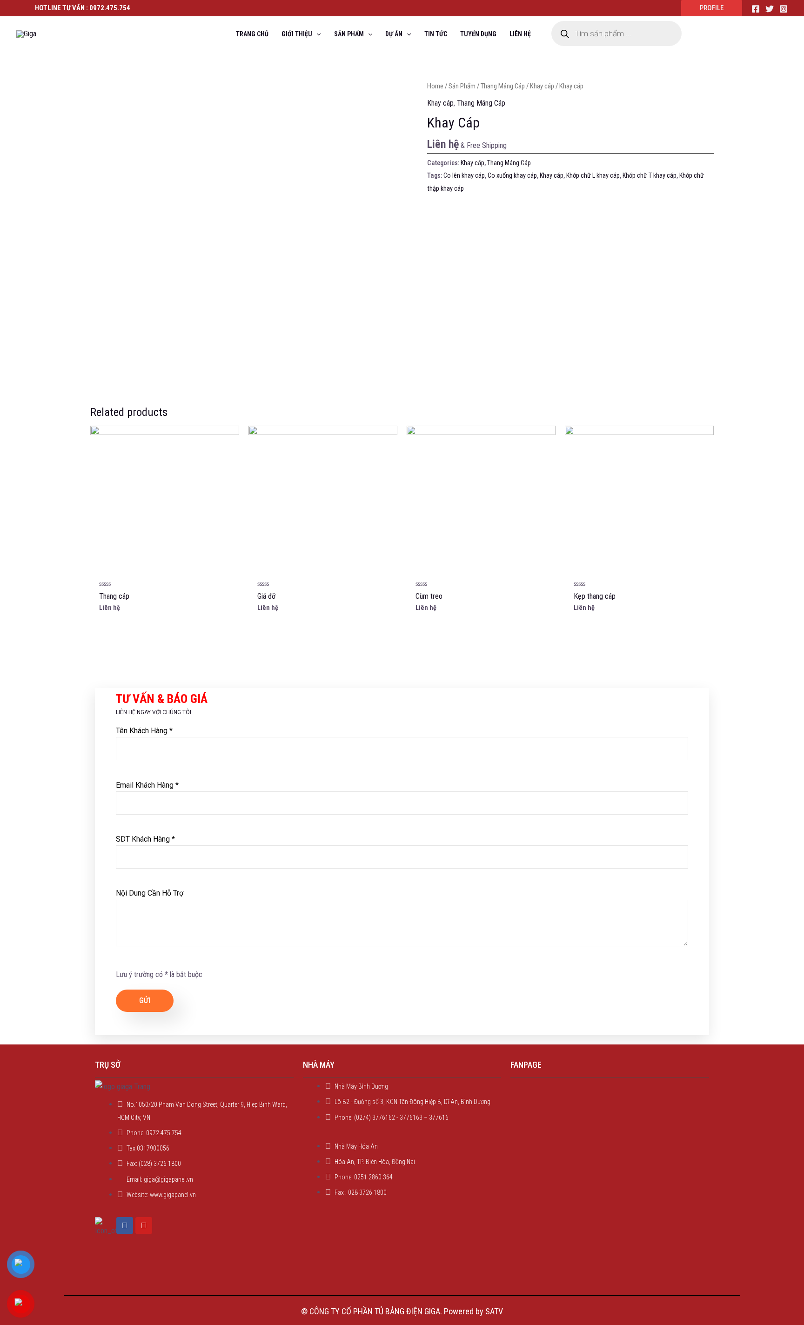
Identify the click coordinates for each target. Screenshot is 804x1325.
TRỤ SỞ (108, 1065)
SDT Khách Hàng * (145, 839)
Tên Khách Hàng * (144, 730)
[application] (316, 34)
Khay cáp (542, 86)
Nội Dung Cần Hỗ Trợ (149, 893)
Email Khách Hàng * (147, 785)
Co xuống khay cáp (512, 176)
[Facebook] (755, 9)
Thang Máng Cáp (503, 86)
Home (435, 86)
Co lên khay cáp (464, 176)
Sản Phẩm (462, 86)
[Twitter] (769, 9)
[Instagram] (783, 9)
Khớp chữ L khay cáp (593, 176)
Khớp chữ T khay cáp (650, 176)
